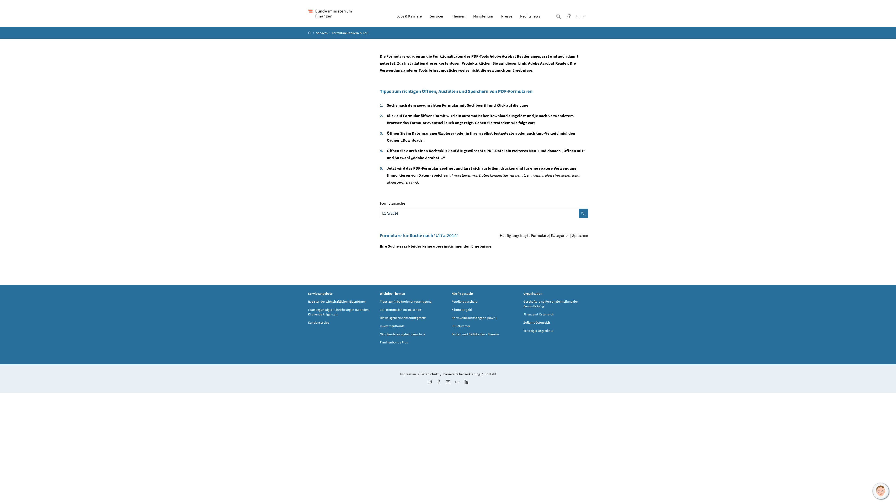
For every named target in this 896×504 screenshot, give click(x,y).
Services (322, 33)
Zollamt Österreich (536, 322)
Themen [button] (458, 16)
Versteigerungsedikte (538, 331)
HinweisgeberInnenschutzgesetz (403, 318)
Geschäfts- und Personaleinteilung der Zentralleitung (550, 303)
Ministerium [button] (483, 16)
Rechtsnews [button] (530, 16)
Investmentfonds (392, 326)
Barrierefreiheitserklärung (461, 374)
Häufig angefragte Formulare (524, 235)
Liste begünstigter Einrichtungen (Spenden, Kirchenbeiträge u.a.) (338, 312)
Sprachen (580, 235)
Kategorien (560, 235)
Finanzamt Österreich (538, 314)
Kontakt (490, 374)
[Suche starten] (583, 213)
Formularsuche (392, 203)
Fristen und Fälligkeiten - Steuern (475, 334)
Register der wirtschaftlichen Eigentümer (337, 301)
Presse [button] (506, 16)
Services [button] (437, 16)
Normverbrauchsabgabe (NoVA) (474, 318)
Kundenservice (318, 322)
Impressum (408, 374)
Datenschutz (430, 374)
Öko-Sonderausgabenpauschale (402, 334)
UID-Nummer (461, 326)
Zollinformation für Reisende (400, 310)
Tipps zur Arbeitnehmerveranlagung (406, 301)
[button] (881, 491)
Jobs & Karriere (409, 16)
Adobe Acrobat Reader (548, 63)
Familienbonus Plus (394, 342)
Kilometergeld (462, 310)
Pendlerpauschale (464, 301)
